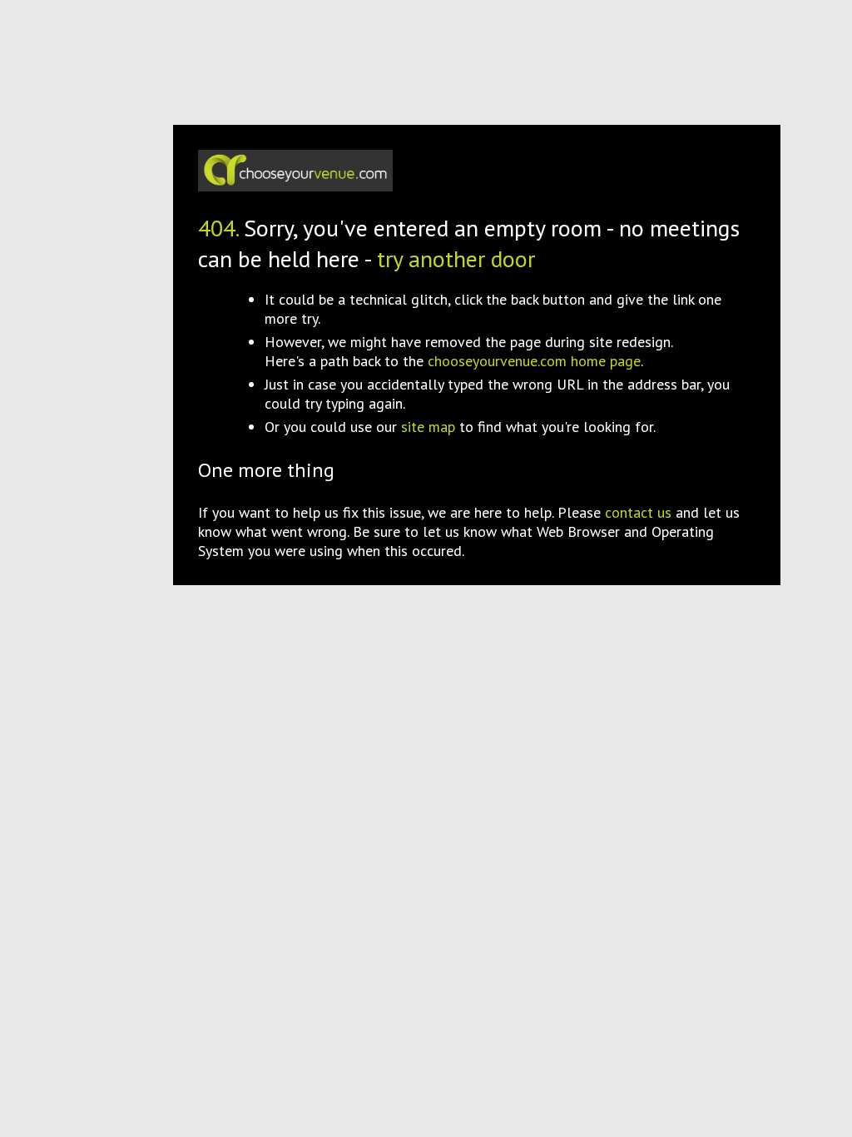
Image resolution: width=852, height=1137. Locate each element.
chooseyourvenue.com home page (534, 360)
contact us (638, 512)
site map (428, 426)
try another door (456, 258)
